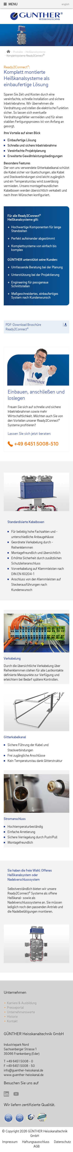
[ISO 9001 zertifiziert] (8, 1118)
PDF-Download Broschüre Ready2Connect (23, 327)
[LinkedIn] (6, 1095)
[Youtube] (16, 1095)
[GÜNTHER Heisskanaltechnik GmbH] (8, 52)
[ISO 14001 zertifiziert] (20, 1118)
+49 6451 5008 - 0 (19, 1061)
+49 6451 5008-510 (36, 443)
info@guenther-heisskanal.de (23, 1070)
